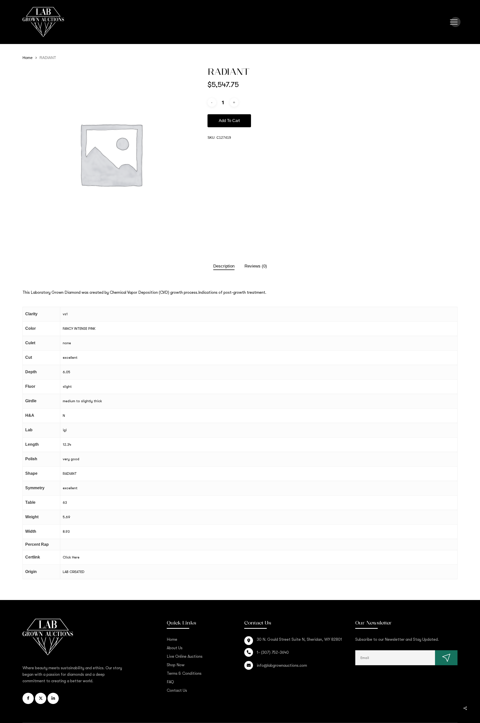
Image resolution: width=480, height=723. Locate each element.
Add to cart (229, 120)
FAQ (170, 682)
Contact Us (177, 690)
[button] (454, 22)
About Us (174, 648)
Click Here (71, 557)
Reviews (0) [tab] (255, 266)
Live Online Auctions (184, 656)
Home (27, 58)
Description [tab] (223, 266)
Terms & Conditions (184, 673)
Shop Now (175, 665)
